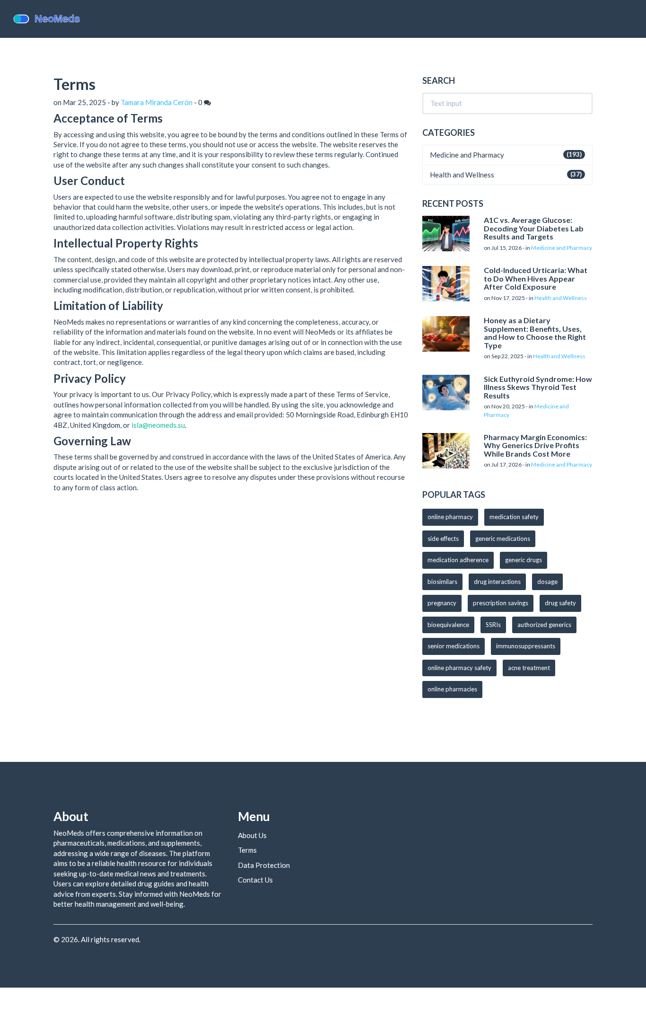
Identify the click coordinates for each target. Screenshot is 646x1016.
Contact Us (255, 879)
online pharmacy (450, 517)
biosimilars (442, 581)
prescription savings (500, 603)
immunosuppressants (525, 646)
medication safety (514, 517)
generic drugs (523, 560)
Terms (247, 850)
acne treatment (529, 667)
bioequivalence (448, 624)
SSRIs (493, 624)
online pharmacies (452, 689)
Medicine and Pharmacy (467, 154)
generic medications (502, 538)
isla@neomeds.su (158, 425)
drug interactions (497, 581)
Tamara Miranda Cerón (156, 102)
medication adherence (458, 560)
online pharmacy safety (459, 667)
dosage (547, 581)
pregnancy (442, 603)
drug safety (560, 603)
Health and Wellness (462, 174)
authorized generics (544, 624)
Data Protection (264, 865)
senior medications (454, 646)
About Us (252, 835)
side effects (443, 538)
